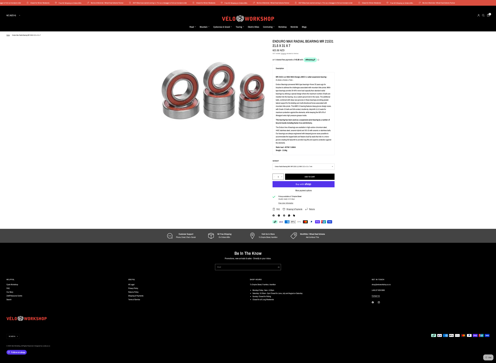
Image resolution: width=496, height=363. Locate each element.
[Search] (483, 15)
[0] (488, 15)
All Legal (131, 284)
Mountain (203, 26)
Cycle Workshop (12, 284)
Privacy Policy (133, 288)
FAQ (8, 288)
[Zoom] (259, 44)
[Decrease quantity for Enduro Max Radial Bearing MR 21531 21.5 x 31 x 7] (275, 177)
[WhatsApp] (289, 215)
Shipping (283, 53)
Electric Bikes (253, 26)
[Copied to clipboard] (294, 215)
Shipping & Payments (135, 295)
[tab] (280, 68)
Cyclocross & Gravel (221, 26)
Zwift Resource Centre (14, 295)
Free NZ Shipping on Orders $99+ (63, 3)
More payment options (303, 190)
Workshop (282, 26)
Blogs (304, 26)
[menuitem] (193, 27)
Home (8, 35)
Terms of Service (134, 299)
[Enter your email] (278, 267)
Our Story (9, 292)
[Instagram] (380, 302)
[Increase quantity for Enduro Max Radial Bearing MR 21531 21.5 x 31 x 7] (282, 177)
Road (191, 26)
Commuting (268, 26)
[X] (279, 215)
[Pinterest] (284, 215)
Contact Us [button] (376, 296)
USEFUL (131, 279)
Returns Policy (133, 292)
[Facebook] (274, 215)
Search (8, 299)
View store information (285, 203)
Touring (239, 26)
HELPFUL (10, 279)
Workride (294, 26)
